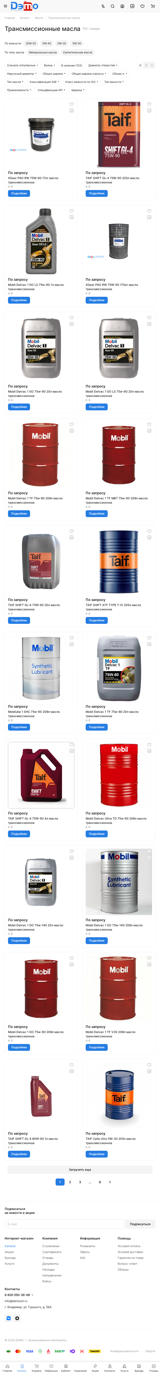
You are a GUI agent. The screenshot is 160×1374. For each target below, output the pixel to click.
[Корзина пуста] (153, 6)
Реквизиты (87, 1246)
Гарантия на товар (131, 1258)
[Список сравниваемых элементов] (132, 6)
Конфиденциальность (124, 1351)
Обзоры (123, 1269)
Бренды (10, 1258)
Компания (50, 1238)
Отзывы (47, 1258)
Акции (9, 1252)
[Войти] (122, 6)
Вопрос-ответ (128, 1263)
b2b (82, 1258)
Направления (51, 1275)
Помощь (124, 1238)
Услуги (9, 1263)
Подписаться (140, 1224)
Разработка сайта (80, 1340)
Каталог (10, 1246)
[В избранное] (72, 104)
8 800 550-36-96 (17, 1295)
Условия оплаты (129, 1246)
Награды (48, 1269)
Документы (50, 1263)
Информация (90, 1238)
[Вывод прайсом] (152, 65)
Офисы (85, 1252)
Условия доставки (130, 1252)
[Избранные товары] (142, 6)
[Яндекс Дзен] (17, 1318)
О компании (50, 1246)
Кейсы (46, 1281)
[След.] (109, 1182)
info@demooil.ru (16, 1301)
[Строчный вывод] (146, 65)
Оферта (150, 1351)
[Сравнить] (72, 110)
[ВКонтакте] (8, 1318)
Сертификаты (51, 1252)
